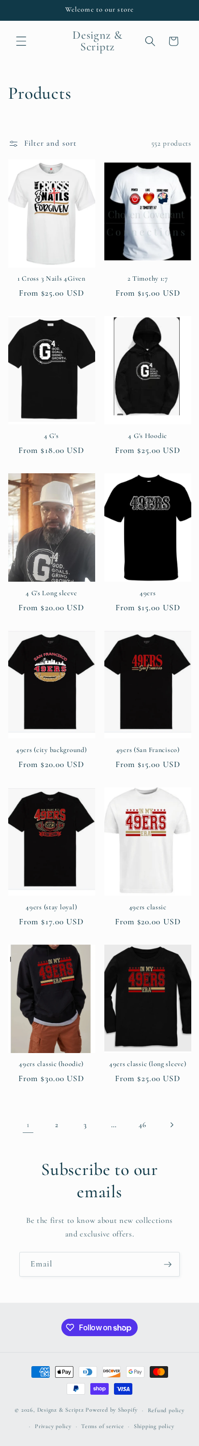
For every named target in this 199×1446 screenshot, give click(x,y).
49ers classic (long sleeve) (147, 1064)
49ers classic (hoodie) (51, 1064)
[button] (21, 41)
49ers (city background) (51, 750)
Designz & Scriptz (60, 1410)
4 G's (51, 436)
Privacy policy (53, 1426)
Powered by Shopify (111, 1410)
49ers (148, 593)
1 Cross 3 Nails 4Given (51, 278)
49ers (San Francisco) (148, 750)
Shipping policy (154, 1426)
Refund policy (166, 1410)
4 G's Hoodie (147, 436)
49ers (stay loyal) (51, 907)
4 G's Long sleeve (51, 593)
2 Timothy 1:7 (148, 278)
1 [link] (28, 1125)
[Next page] (171, 1124)
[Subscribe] (167, 1264)
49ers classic (148, 907)
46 (142, 1124)
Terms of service (102, 1426)
